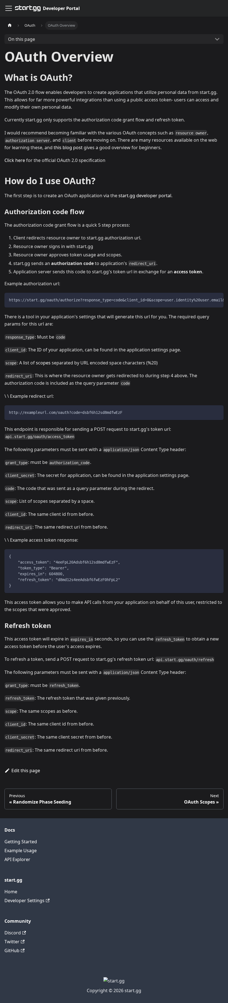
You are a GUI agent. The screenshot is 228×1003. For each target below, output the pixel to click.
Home (10, 892)
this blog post (68, 147)
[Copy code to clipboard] (216, 299)
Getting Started (20, 842)
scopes (43, 363)
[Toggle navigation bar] (8, 8)
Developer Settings (24, 900)
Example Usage (20, 850)
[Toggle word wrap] (206, 299)
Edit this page (25, 770)
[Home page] (9, 25)
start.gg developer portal (144, 195)
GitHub (11, 950)
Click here (14, 160)
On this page (21, 39)
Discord (12, 933)
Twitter (11, 942)
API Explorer (17, 859)
